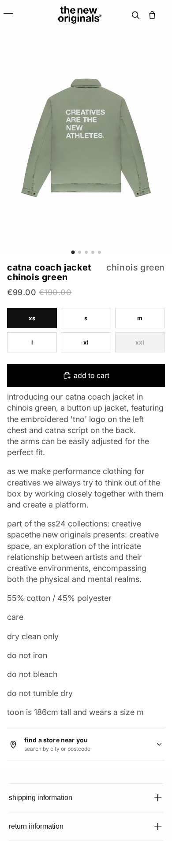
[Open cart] (152, 15)
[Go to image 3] (86, 252)
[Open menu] (14, 15)
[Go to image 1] (73, 252)
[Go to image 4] (92, 252)
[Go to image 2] (79, 252)
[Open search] (135, 15)
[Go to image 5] (99, 252)
